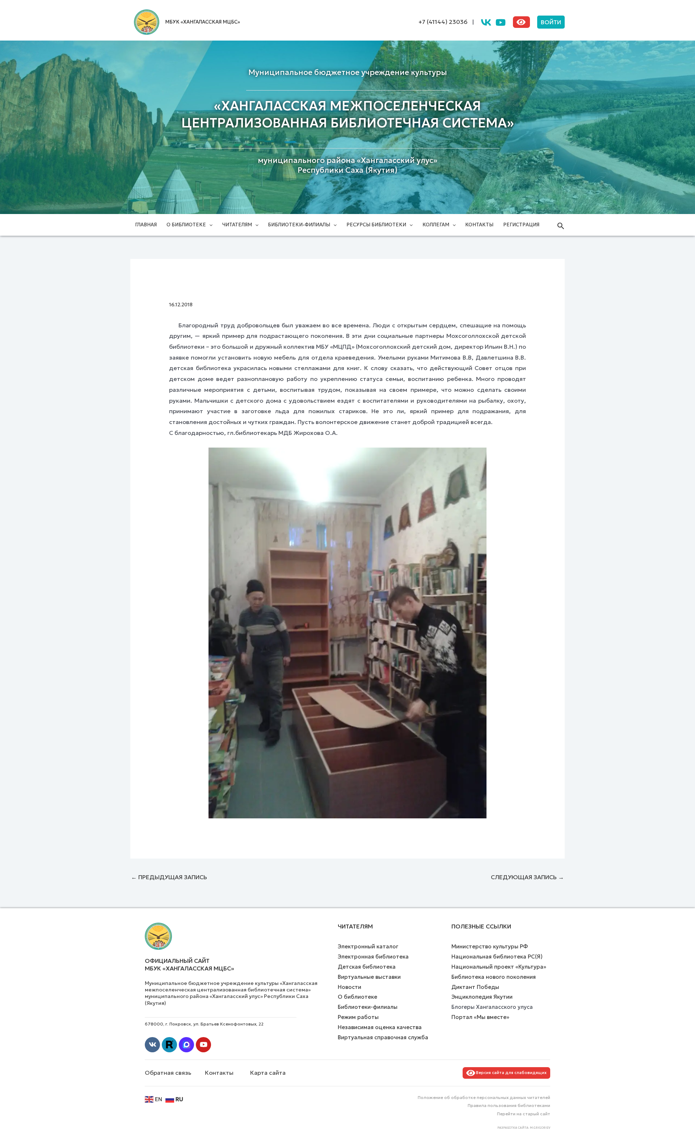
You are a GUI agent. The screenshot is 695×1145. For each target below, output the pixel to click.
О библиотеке (186, 225)
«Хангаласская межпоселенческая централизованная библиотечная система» (347, 114)
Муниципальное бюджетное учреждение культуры (347, 72)
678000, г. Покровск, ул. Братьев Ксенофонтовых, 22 (204, 1024)
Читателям (237, 225)
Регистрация (521, 225)
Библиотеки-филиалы (299, 225)
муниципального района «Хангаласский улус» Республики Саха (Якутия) (347, 165)
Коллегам (435, 225)
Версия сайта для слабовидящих (510, 1072)
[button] (551, 22)
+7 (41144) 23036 (443, 21)
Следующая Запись (527, 877)
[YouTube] (501, 22)
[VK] (486, 22)
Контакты (479, 225)
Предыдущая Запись (169, 877)
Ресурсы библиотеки (376, 225)
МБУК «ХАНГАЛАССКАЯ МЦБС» (202, 22)
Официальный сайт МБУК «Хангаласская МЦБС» (189, 964)
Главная (146, 225)
